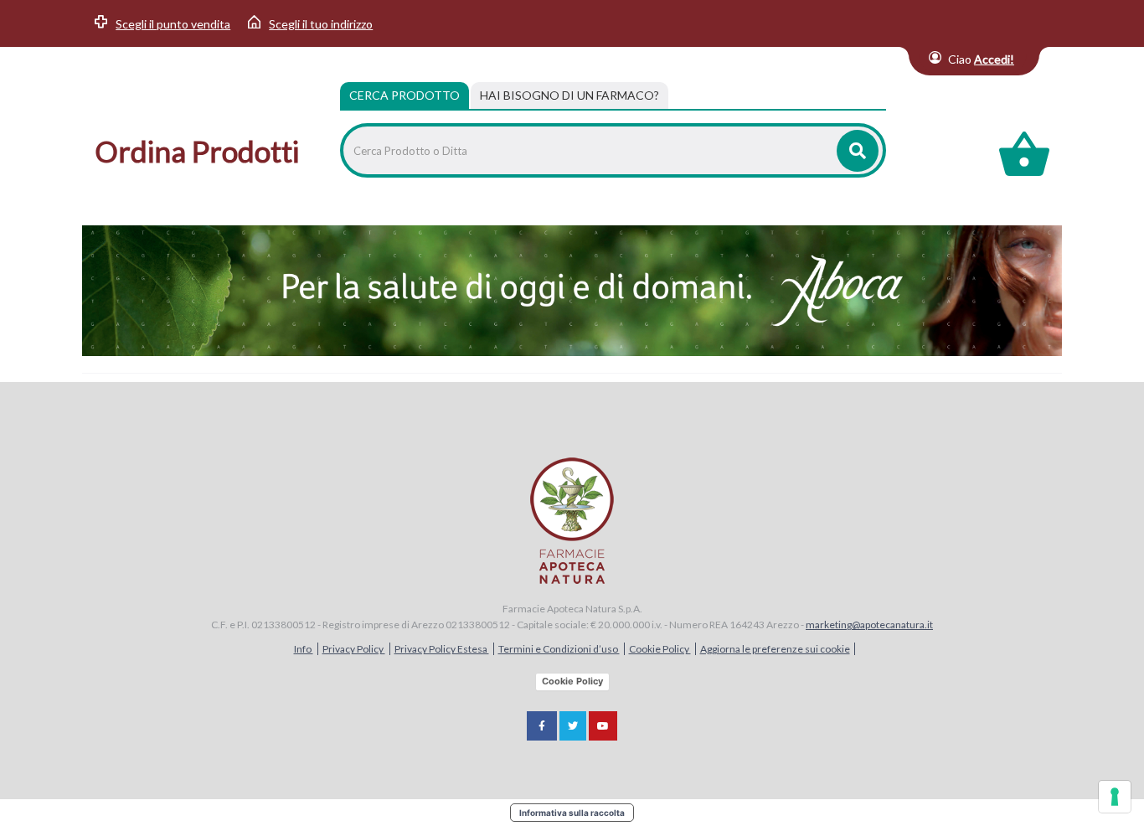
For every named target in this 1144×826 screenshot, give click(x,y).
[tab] (569, 95)
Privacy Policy (353, 649)
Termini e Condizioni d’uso (559, 649)
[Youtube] (603, 726)
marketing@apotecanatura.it (869, 624)
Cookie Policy (660, 649)
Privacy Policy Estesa (441, 649)
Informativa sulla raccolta (572, 813)
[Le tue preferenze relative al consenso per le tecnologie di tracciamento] (1115, 797)
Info (303, 649)
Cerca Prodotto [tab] (404, 95)
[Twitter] (572, 726)
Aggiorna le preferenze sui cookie (775, 649)
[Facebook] (542, 726)
